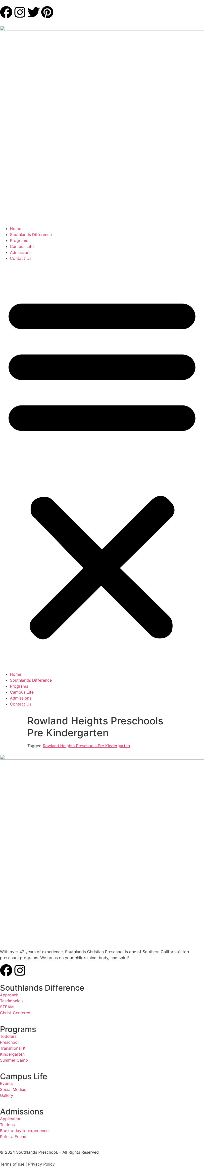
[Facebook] (6, 970)
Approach (9, 994)
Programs (19, 240)
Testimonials (11, 1000)
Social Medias (13, 1089)
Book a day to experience (24, 1130)
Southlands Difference (31, 234)
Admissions (20, 252)
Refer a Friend (13, 1136)
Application (10, 1118)
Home (15, 228)
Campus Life (22, 246)
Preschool (9, 1042)
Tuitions (7, 1124)
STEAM (7, 1006)
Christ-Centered (15, 1012)
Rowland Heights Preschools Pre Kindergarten (86, 745)
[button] (102, 466)
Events (6, 1083)
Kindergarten (12, 1054)
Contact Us (20, 258)
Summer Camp (14, 1060)
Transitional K (12, 1048)
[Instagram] (20, 970)
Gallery (6, 1095)
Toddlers (8, 1036)
